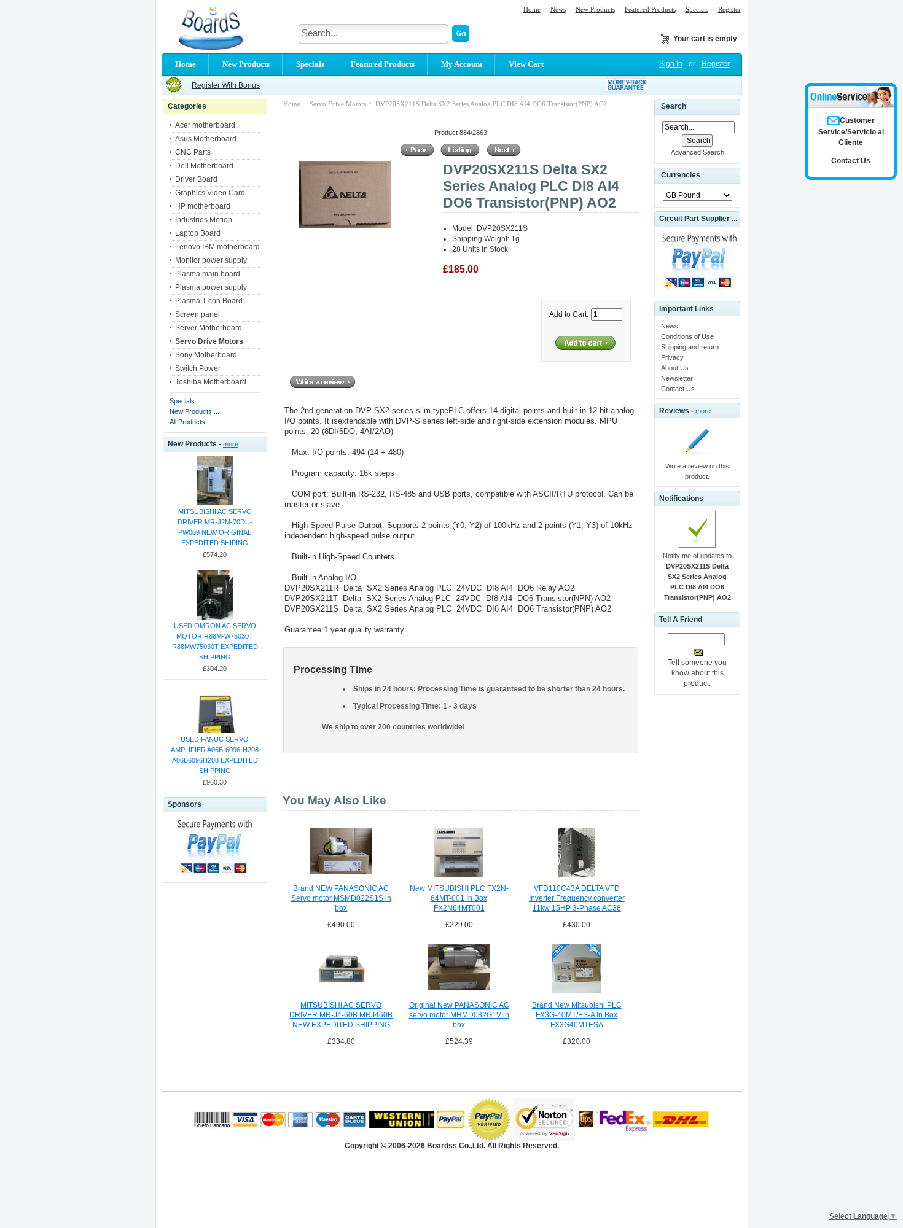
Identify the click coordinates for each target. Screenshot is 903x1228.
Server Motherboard (208, 328)
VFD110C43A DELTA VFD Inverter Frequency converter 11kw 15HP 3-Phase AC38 (577, 898)
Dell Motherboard (204, 165)
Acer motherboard (205, 125)
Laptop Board (198, 233)
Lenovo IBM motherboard (217, 247)
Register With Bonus (226, 85)
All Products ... (191, 422)
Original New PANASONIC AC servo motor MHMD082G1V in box (459, 1014)
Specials (697, 9)
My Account (461, 64)
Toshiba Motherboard (210, 382)
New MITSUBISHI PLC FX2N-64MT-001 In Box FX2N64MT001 (459, 898)
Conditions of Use (687, 336)
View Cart (526, 64)
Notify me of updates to (697, 576)
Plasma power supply (211, 287)
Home (532, 9)
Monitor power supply (211, 260)
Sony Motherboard (206, 355)
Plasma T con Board (209, 301)
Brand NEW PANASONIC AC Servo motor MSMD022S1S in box (341, 898)
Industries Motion (203, 220)
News (558, 9)
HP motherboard (202, 206)
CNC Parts (193, 152)
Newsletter (677, 378)
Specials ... (186, 401)
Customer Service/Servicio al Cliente (851, 131)
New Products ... (194, 411)
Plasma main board (207, 274)
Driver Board (196, 179)
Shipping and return (690, 347)
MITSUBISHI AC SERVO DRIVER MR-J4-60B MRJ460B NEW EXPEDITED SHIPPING (341, 1014)
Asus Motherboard (206, 138)
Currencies (680, 175)
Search (673, 106)
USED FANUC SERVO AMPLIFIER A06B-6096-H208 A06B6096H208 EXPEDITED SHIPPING (215, 755)
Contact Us (678, 388)
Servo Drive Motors (338, 103)
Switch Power (198, 368)
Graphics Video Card (210, 192)
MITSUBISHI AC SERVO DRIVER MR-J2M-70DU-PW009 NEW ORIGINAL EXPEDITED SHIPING (215, 527)
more (230, 444)
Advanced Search (697, 152)
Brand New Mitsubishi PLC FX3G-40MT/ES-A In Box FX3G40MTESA (577, 1014)
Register (729, 9)
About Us (675, 367)
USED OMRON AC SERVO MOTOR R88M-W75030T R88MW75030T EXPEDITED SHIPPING (215, 641)
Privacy (672, 357)
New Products (595, 9)
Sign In (670, 64)
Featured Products (650, 9)
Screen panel (197, 314)
